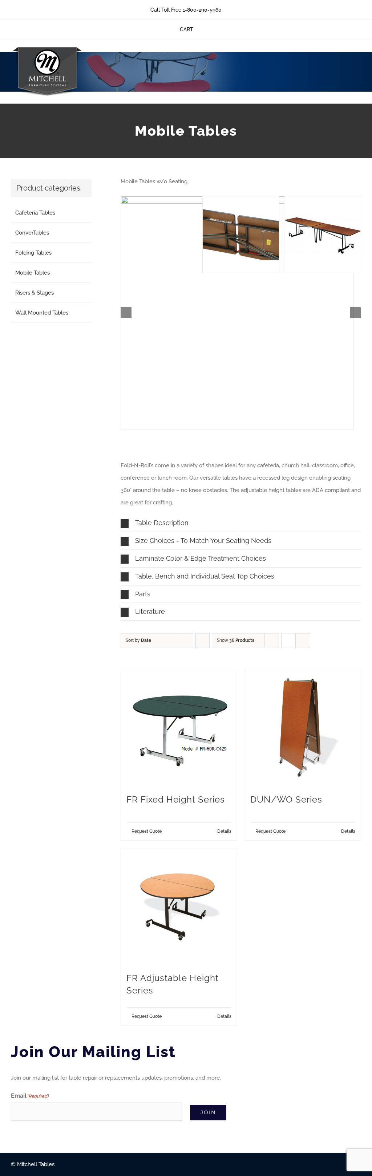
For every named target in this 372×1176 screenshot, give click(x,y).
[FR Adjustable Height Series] (179, 906)
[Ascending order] (202, 640)
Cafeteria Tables (35, 212)
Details (224, 831)
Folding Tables (33, 252)
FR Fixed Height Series (175, 800)
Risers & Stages (34, 292)
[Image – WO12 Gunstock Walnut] (322, 234)
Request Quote (147, 831)
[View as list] (303, 640)
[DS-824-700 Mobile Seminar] (237, 312)
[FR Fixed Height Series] (179, 728)
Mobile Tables (32, 272)
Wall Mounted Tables (41, 312)
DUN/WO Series (286, 800)
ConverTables (32, 232)
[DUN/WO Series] (303, 728)
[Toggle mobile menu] (358, 60)
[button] (126, 312)
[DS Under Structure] (241, 234)
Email (30, 1095)
